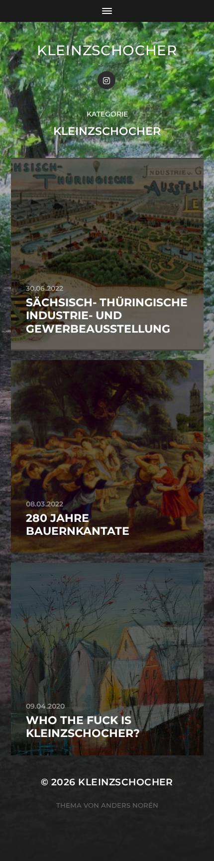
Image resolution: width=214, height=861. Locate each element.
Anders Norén (129, 805)
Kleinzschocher (107, 50)
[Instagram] (106, 80)
